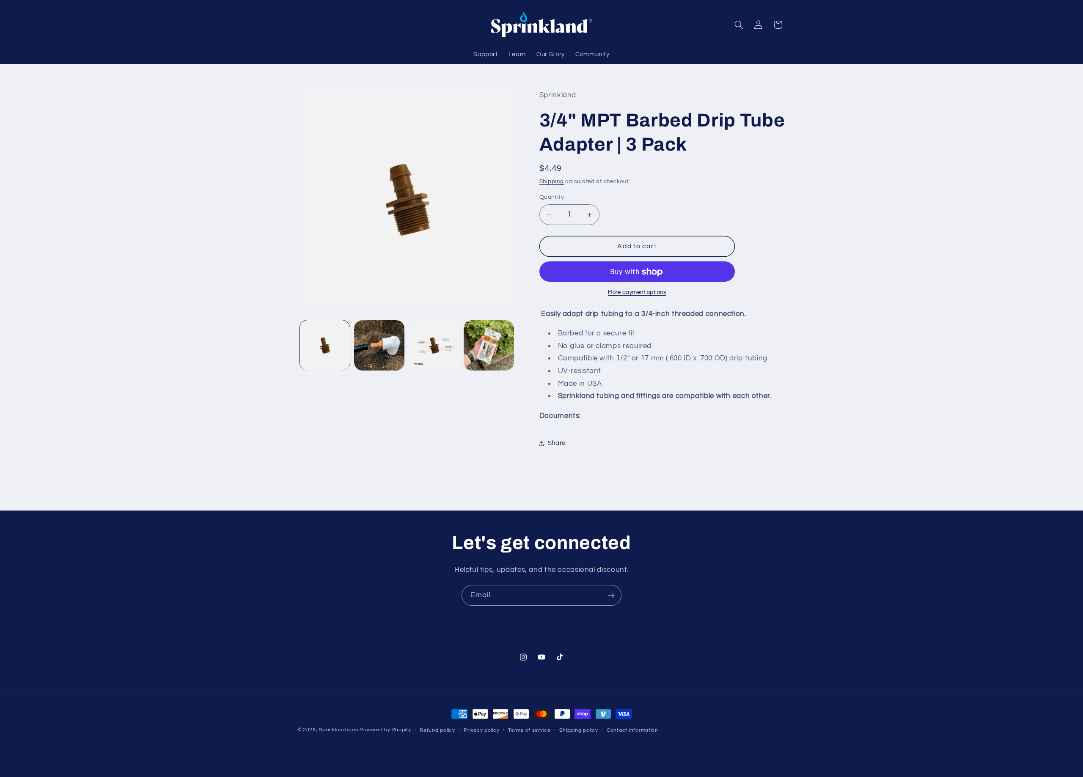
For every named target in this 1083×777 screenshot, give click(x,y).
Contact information (632, 730)
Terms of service (529, 730)
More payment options (637, 292)
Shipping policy (578, 730)
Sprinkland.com (338, 730)
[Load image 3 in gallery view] (434, 345)
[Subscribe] (611, 595)
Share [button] (557, 443)
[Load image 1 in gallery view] (325, 345)
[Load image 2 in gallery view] (379, 345)
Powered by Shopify (385, 730)
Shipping (551, 181)
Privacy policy (481, 730)
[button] (738, 24)
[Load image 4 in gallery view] (489, 345)
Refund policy (437, 730)
